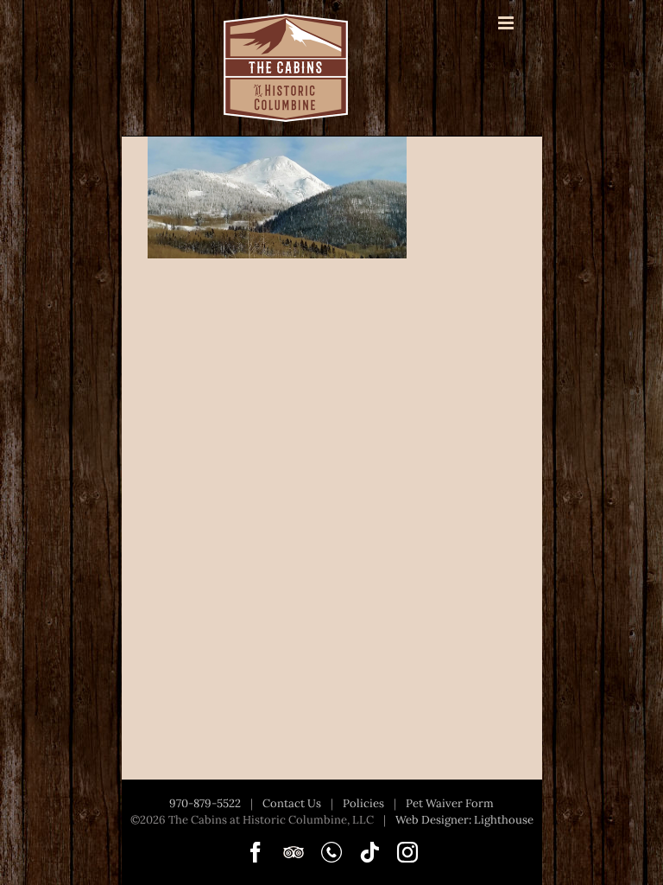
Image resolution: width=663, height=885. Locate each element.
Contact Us (291, 803)
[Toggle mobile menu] (507, 23)
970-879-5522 (205, 803)
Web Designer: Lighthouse (464, 819)
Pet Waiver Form (450, 803)
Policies (363, 803)
